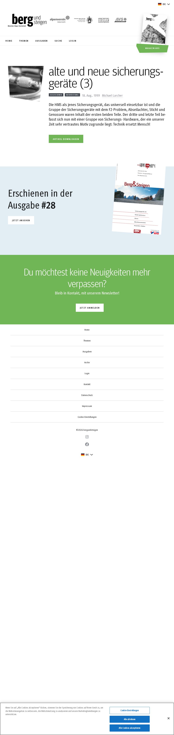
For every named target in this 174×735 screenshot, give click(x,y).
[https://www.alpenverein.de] (104, 20)
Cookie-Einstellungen (87, 416)
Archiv (87, 362)
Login (87, 373)
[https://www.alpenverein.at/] (59, 20)
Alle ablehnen (130, 719)
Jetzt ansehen (21, 220)
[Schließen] (168, 718)
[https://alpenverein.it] (120, 20)
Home (87, 329)
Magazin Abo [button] (152, 48)
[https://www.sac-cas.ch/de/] (83, 20)
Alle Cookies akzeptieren (129, 728)
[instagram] (87, 437)
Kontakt (87, 384)
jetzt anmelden (90, 307)
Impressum (87, 406)
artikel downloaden (66, 139)
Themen (87, 340)
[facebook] (87, 444)
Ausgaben (87, 351)
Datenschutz (87, 395)
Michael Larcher (112, 95)
